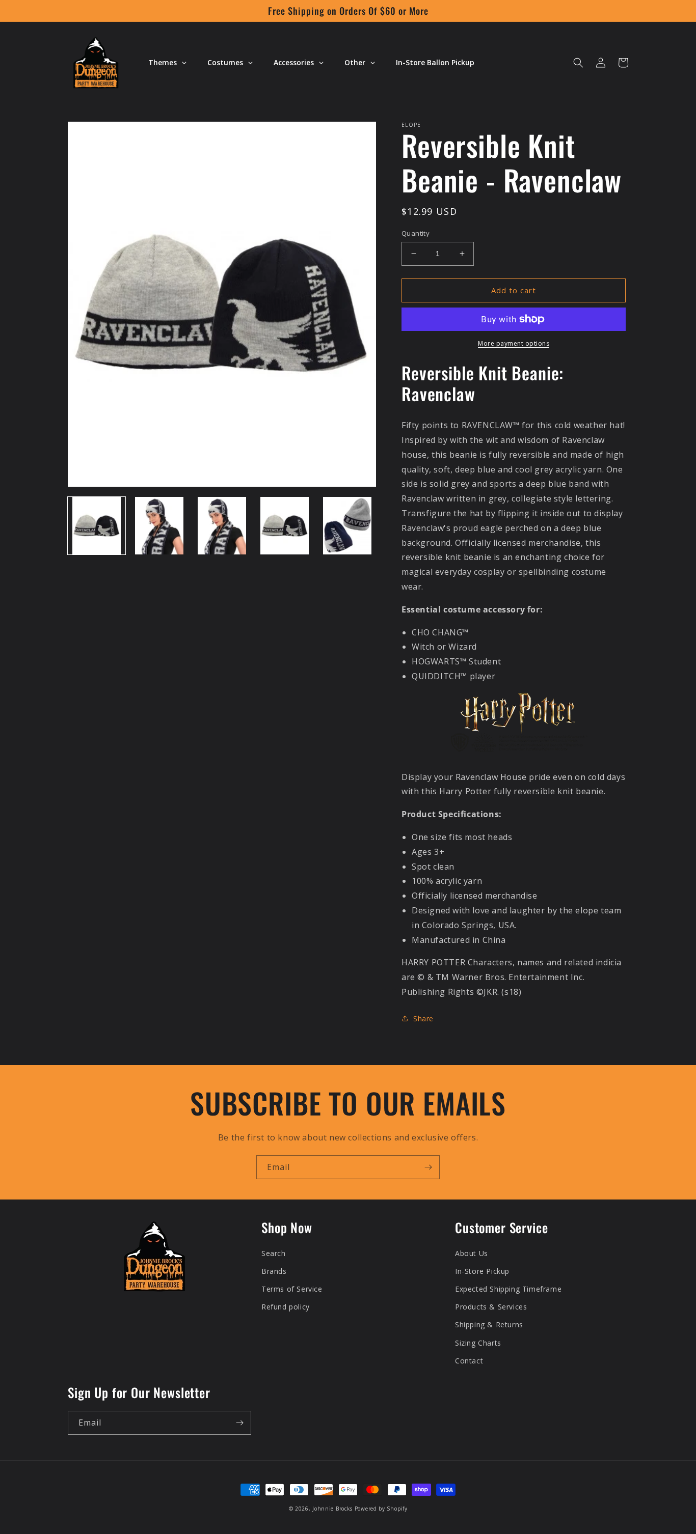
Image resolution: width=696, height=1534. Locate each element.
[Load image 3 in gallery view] (222, 525)
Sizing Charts (478, 1343)
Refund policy (285, 1307)
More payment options (513, 343)
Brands (274, 1271)
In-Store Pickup (482, 1271)
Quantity (415, 233)
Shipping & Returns (489, 1324)
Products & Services (491, 1307)
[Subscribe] (428, 1167)
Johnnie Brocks (332, 1508)
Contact (469, 1360)
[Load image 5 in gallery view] (347, 525)
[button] (578, 62)
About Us (471, 1253)
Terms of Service (292, 1289)
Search (273, 1253)
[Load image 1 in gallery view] (96, 525)
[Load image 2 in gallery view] (159, 525)
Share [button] (423, 1018)
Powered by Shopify (381, 1508)
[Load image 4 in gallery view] (284, 525)
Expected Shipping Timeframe (508, 1289)
